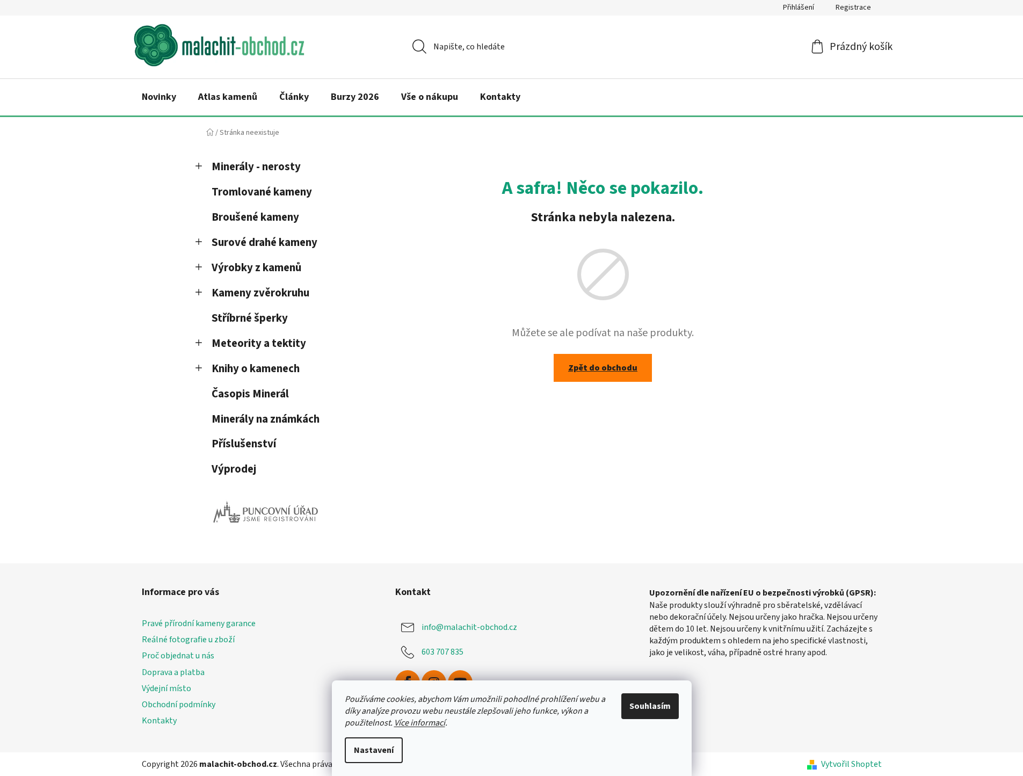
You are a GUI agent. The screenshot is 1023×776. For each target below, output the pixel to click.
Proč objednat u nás (178, 656)
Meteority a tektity (259, 343)
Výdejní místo (166, 688)
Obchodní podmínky (178, 704)
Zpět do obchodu (602, 368)
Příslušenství (244, 444)
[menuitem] (159, 97)
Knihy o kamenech (256, 368)
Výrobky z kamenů (256, 267)
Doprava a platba (173, 672)
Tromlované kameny (262, 192)
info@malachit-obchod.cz (469, 627)
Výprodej (234, 469)
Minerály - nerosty (256, 167)
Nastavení (374, 750)
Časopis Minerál (250, 394)
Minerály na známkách (266, 419)
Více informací (419, 723)
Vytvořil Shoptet (851, 764)
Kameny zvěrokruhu (260, 293)
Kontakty (159, 721)
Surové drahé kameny (264, 242)
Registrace (853, 7)
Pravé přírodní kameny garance (199, 623)
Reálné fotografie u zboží (188, 640)
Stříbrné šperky (250, 318)
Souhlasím (650, 706)
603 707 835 (442, 652)
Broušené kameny (255, 217)
